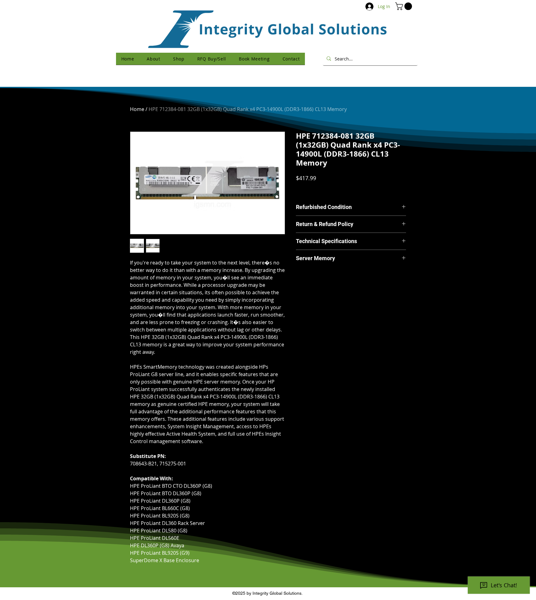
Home (137, 109)
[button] (404, 6)
